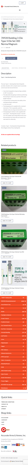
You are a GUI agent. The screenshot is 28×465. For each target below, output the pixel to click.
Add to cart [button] (7, 183)
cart (22, 3)
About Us (4, 406)
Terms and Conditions (7, 402)
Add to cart (11, 58)
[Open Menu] (19, 10)
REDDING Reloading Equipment (9, 16)
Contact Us (4, 404)
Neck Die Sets (8, 63)
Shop (2, 424)
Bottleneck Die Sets (10, 17)
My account (4, 417)
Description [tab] (5, 68)
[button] (24, 23)
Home (2, 16)
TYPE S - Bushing (17, 17)
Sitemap (3, 408)
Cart (2, 422)
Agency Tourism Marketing (18, 461)
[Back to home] (10, 6)
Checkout (4, 419)
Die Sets (5, 17)
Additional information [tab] (19, 68)
